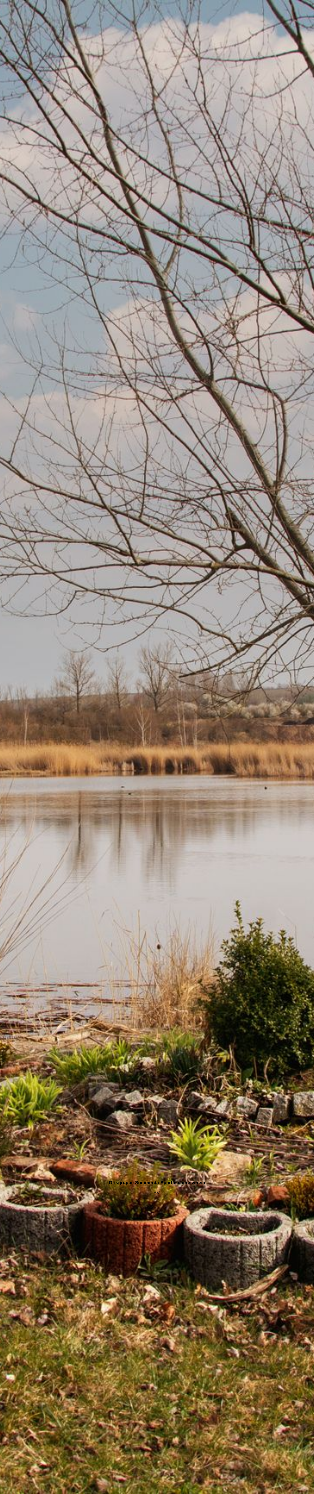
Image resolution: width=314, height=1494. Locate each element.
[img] (157, 747)
